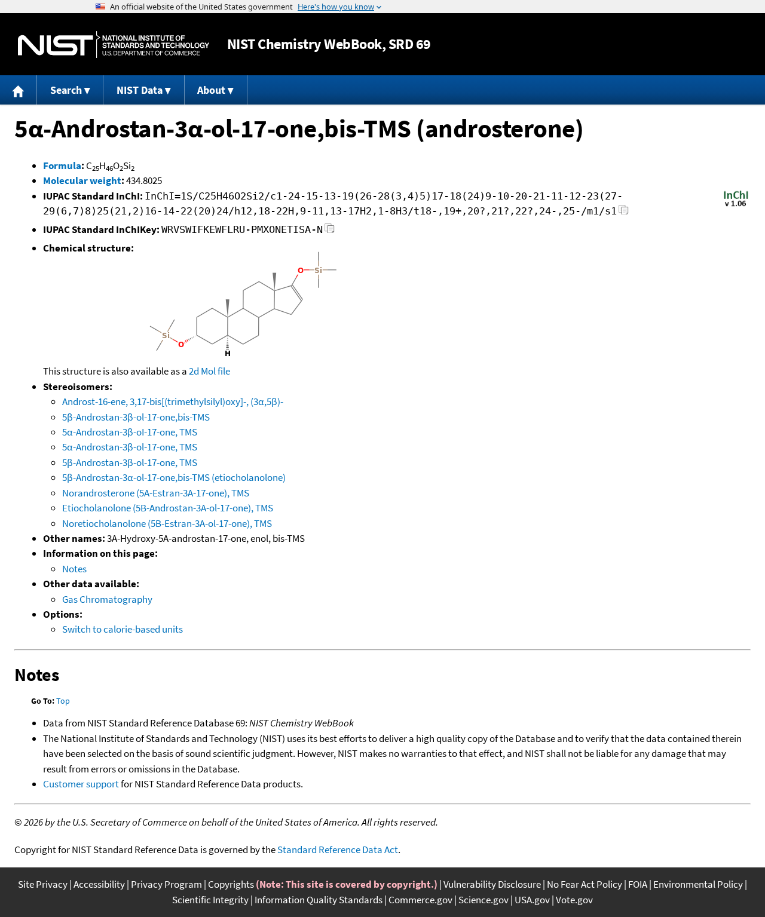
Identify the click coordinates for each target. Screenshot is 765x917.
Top (63, 700)
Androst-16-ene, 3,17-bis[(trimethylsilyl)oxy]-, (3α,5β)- (172, 401)
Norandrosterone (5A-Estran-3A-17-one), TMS (155, 492)
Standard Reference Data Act (337, 849)
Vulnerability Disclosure (492, 884)
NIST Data (140, 90)
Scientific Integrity (210, 899)
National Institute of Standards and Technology (113, 44)
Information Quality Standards (318, 899)
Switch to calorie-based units (122, 629)
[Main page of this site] (18, 90)
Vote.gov (574, 899)
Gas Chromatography (107, 599)
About (211, 90)
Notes (74, 568)
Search (66, 90)
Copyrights (231, 884)
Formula (62, 165)
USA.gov (532, 899)
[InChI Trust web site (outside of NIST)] (736, 205)
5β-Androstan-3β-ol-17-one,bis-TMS (136, 417)
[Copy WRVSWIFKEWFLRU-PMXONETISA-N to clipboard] (330, 231)
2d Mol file (209, 371)
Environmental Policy (698, 884)
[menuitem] (18, 90)
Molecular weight (82, 180)
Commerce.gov (420, 899)
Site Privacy (43, 884)
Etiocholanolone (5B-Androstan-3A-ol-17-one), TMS (167, 507)
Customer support (81, 783)
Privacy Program (166, 884)
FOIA (637, 884)
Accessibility (99, 884)
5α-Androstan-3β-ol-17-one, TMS (129, 446)
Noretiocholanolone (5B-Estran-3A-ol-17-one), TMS (167, 523)
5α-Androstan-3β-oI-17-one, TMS (129, 431)
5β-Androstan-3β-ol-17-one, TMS (129, 462)
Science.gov (483, 899)
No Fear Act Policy (584, 884)
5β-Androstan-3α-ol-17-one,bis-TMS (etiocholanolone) (174, 477)
